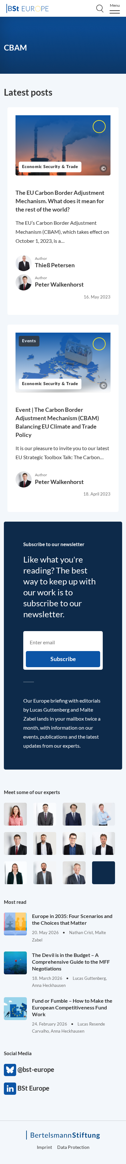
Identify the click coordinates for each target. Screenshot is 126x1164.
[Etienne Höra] (74, 814)
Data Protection (73, 1147)
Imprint (44, 1147)
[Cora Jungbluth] (103, 814)
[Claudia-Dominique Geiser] (15, 872)
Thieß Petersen (55, 265)
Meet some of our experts (32, 792)
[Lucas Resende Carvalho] (103, 843)
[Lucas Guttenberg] (44, 872)
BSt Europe (10, 1089)
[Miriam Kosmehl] (15, 814)
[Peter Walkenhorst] (15, 843)
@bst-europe (10, 1070)
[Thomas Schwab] (74, 843)
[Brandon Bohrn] (44, 814)
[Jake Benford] (44, 843)
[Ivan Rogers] (103, 872)
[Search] (99, 8)
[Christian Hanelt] (74, 872)
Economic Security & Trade (50, 167)
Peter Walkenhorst (59, 284)
